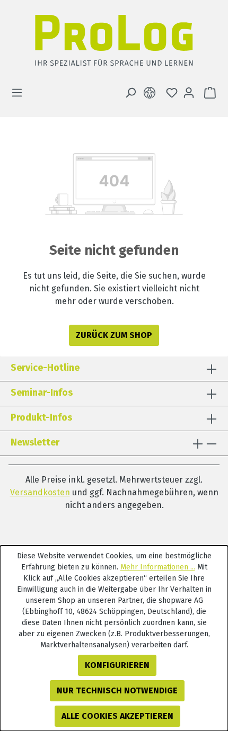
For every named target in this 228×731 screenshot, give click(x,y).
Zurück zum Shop (114, 335)
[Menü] (20, 92)
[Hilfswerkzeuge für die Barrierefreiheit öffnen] (151, 92)
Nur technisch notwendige (117, 690)
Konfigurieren (117, 665)
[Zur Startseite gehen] (114, 43)
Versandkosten (40, 492)
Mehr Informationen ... (157, 567)
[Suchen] (130, 92)
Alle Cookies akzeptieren (117, 716)
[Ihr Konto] (188, 92)
